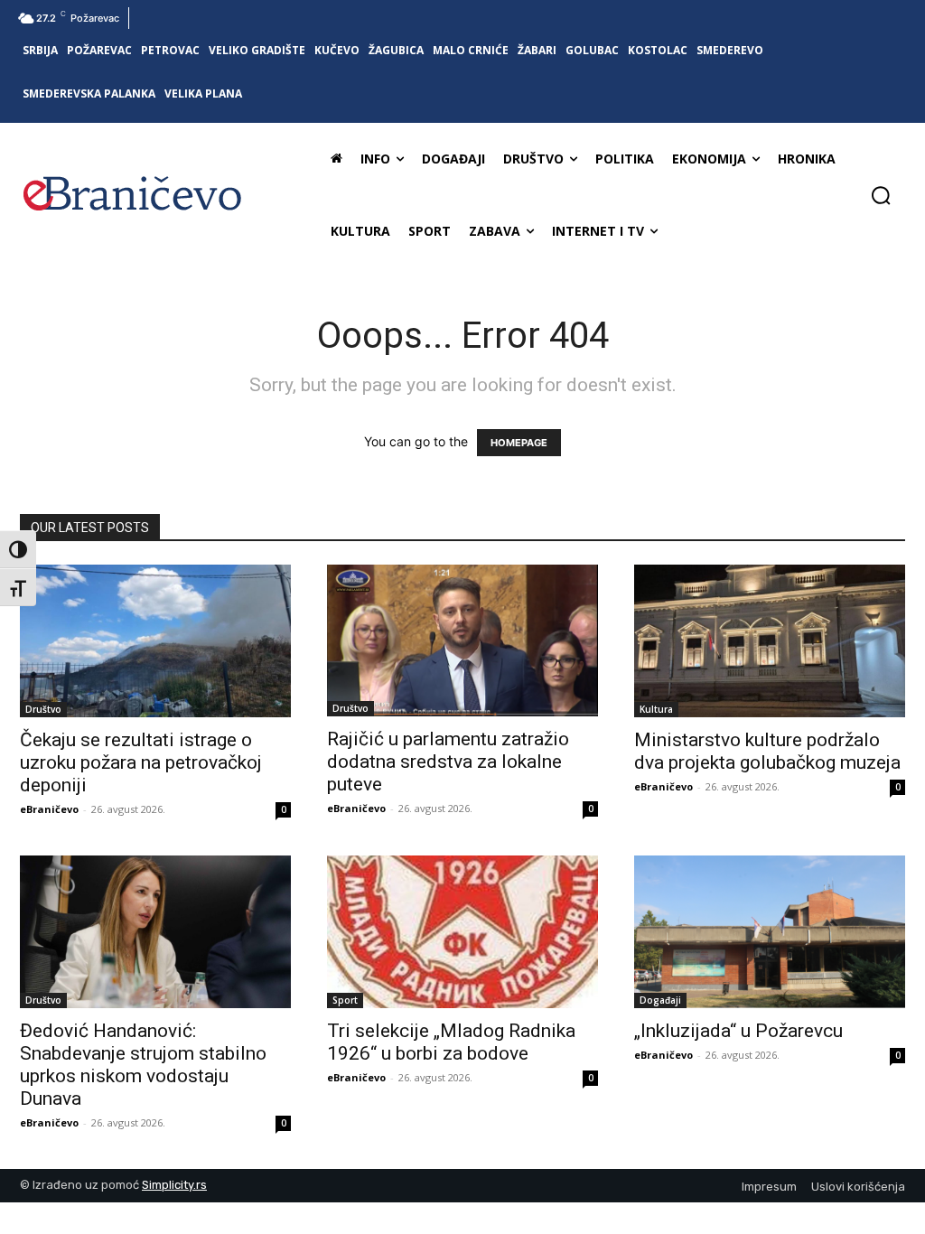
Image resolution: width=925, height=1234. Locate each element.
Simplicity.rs (174, 1185)
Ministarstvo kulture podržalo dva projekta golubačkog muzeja (767, 751)
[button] (881, 195)
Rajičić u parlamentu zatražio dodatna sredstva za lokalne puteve (448, 761)
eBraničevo (49, 809)
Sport (345, 1000)
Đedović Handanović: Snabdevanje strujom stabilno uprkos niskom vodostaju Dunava (143, 1064)
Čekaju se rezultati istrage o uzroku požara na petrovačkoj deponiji (141, 762)
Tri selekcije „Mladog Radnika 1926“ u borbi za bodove (451, 1042)
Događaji (660, 1000)
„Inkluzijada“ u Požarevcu (738, 1031)
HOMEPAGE (519, 442)
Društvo (43, 709)
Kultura (656, 709)
